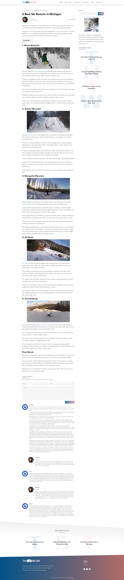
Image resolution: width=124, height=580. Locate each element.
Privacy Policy (71, 577)
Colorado (58, 31)
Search (81, 10)
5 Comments (70, 19)
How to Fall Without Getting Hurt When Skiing (91, 72)
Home (60, 2)
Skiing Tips (77, 2)
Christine (32, 19)
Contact (85, 564)
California (66, 31)
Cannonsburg (45, 325)
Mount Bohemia (39, 71)
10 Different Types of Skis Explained (91, 87)
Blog (92, 2)
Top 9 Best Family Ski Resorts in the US (91, 58)
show (31, 40)
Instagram (87, 569)
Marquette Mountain (28, 204)
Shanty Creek (33, 135)
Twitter (89, 569)
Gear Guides (68, 2)
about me (85, 44)
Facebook (84, 569)
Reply (30, 454)
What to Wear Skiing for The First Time (91, 102)
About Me (98, 2)
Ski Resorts (85, 2)
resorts (30, 33)
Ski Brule (25, 263)
